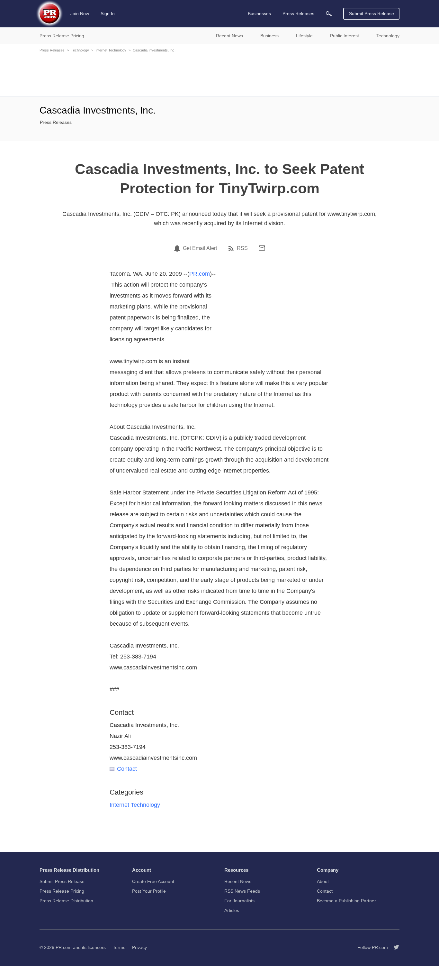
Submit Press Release (371, 13)
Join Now (79, 13)
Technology (80, 50)
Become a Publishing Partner (346, 900)
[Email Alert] (178, 248)
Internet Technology (110, 50)
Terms (119, 947)
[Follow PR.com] (393, 947)
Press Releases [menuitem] (298, 13)
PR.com (199, 274)
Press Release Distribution (66, 900)
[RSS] (232, 248)
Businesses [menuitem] (259, 13)
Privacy (139, 947)
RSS (242, 248)
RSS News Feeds (242, 891)
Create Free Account (153, 881)
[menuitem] (329, 13)
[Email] (262, 248)
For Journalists (239, 900)
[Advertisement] (219, 74)
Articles (231, 910)
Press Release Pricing (62, 891)
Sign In (108, 13)
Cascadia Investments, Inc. (154, 50)
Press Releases (52, 50)
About (323, 881)
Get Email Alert (200, 248)
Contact (127, 769)
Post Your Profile (149, 891)
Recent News (237, 881)
